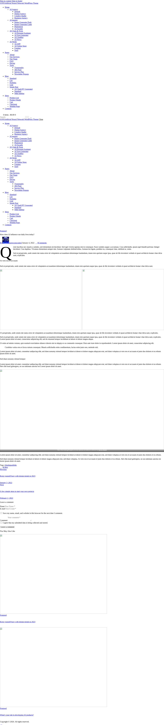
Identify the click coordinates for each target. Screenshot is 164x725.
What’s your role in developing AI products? (17, 715)
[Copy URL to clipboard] (17, 467)
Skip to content (5, 1)
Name (2, 506)
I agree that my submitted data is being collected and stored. (25, 523)
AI (5, 465)
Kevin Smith (103, 450)
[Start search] (27, 117)
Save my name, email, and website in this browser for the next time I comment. (33, 513)
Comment (3, 520)
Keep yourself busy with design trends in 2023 (17, 622)
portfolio (13, 465)
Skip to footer (17, 1)
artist (8, 465)
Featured (3, 231)
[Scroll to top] (1, 724)
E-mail (2, 509)
